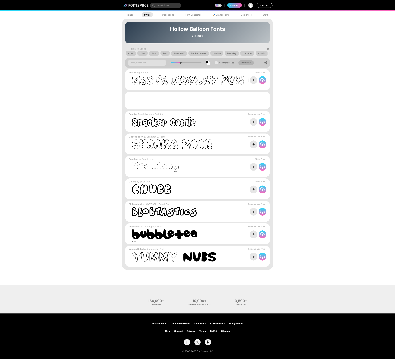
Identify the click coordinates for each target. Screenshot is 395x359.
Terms (202, 331)
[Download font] (262, 80)
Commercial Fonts (180, 323)
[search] (165, 5)
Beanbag (133, 159)
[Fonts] (136, 5)
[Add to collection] (253, 80)
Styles (147, 14)
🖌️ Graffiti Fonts (221, 14)
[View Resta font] (193, 80)
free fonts (156, 304)
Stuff (265, 14)
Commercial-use (226, 63)
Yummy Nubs (136, 249)
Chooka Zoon (136, 136)
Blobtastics (135, 204)
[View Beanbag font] (155, 167)
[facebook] (187, 342)
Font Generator (193, 14)
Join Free (264, 5)
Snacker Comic (137, 114)
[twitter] (197, 342)
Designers (246, 14)
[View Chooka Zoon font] (172, 144)
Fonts (130, 14)
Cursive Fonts (217, 323)
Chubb (132, 181)
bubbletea (134, 226)
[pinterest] (208, 342)
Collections (168, 14)
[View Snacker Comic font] (163, 122)
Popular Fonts (159, 323)
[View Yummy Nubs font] (174, 257)
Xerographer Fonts (152, 226)
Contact (178, 331)
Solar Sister (145, 181)
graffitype (143, 72)
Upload (234, 5)
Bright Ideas (148, 159)
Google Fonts (236, 323)
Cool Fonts (200, 323)
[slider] (181, 63)
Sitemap (225, 331)
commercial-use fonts (199, 304)
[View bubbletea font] (164, 234)
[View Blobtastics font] (164, 212)
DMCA (213, 331)
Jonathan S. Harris (156, 136)
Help (167, 331)
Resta (132, 72)
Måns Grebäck (156, 114)
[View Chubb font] (151, 189)
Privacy (191, 331)
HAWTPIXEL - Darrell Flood (157, 204)
